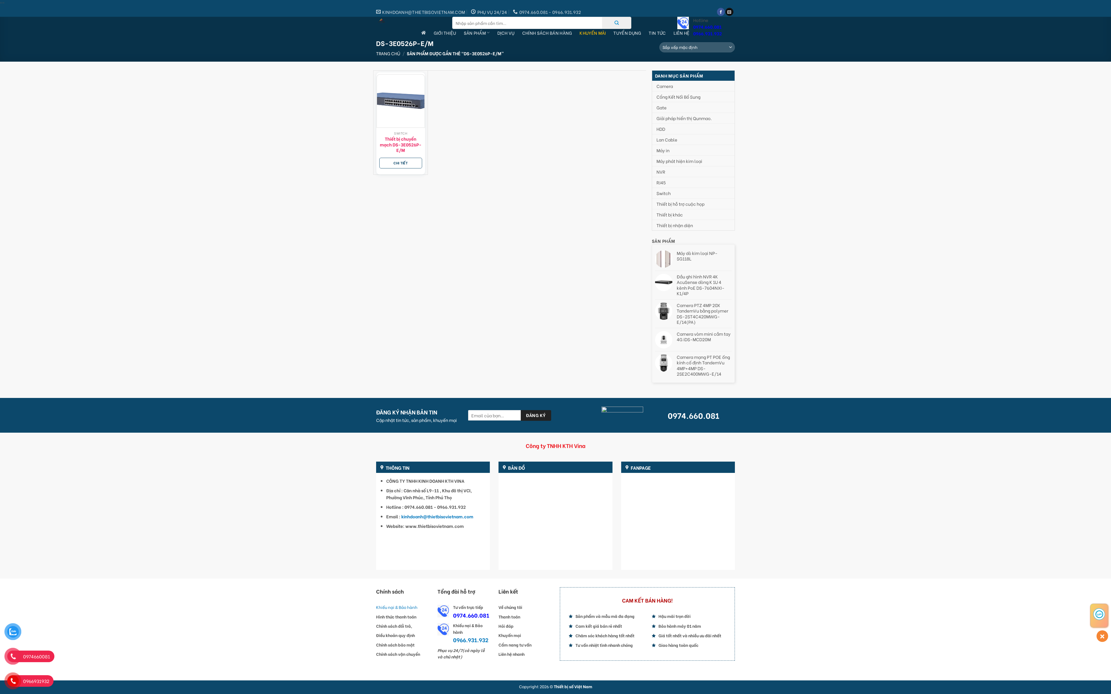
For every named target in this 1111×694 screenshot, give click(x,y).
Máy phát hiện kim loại (679, 161)
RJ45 (661, 182)
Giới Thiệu (445, 33)
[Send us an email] (729, 12)
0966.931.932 (707, 33)
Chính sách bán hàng (547, 33)
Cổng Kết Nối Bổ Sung (678, 96)
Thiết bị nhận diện (674, 225)
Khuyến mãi (593, 33)
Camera (664, 86)
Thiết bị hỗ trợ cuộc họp (680, 204)
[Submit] (616, 23)
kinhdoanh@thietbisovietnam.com (437, 516)
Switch (663, 193)
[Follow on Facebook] (721, 12)
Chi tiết (400, 162)
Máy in (662, 150)
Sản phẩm (475, 33)
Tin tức (657, 33)
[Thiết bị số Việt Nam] (410, 21)
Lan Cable (666, 139)
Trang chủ (388, 53)
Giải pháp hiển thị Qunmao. (684, 118)
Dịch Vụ (506, 33)
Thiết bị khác (669, 214)
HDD (660, 129)
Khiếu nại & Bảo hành (396, 607)
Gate (661, 107)
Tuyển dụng (627, 33)
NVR (660, 171)
